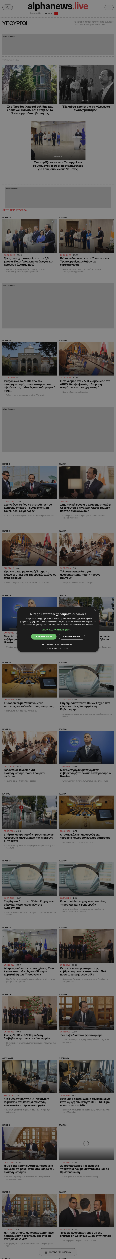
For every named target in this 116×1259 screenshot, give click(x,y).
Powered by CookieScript (58, 649)
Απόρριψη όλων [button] (71, 636)
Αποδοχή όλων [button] (44, 636)
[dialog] (58, 629)
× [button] (95, 610)
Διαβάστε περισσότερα (83, 624)
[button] (58, 630)
